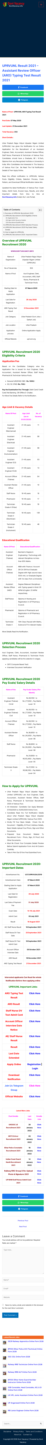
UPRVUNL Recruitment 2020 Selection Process (21, 225)
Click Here (34, 993)
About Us (17, 1435)
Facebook (24, 87)
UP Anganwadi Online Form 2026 (21, 1403)
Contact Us (27, 1435)
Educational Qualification (16, 222)
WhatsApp (24, 94)
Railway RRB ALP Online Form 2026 (22, 1372)
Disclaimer (7, 1432)
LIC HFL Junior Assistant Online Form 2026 (25, 1395)
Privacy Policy (18, 1432)
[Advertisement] (23, 31)
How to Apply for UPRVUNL (14, 232)
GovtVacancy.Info (9, 197)
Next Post (23, 1227)
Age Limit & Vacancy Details (17, 220)
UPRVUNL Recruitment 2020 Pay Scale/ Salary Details (21, 228)
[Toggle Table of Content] (38, 210)
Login (35, 1068)
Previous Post (23, 1221)
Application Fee (13, 218)
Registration (34, 1064)
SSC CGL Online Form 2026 (19, 1357)
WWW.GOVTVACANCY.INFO (22, 251)
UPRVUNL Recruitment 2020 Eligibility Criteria (21, 216)
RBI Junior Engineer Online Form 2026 (23, 1410)
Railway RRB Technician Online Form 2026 (25, 1364)
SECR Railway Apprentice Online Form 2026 (26, 1341)
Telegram (24, 100)
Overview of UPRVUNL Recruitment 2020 (19, 213)
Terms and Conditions (34, 1432)
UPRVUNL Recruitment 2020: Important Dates (21, 234)
